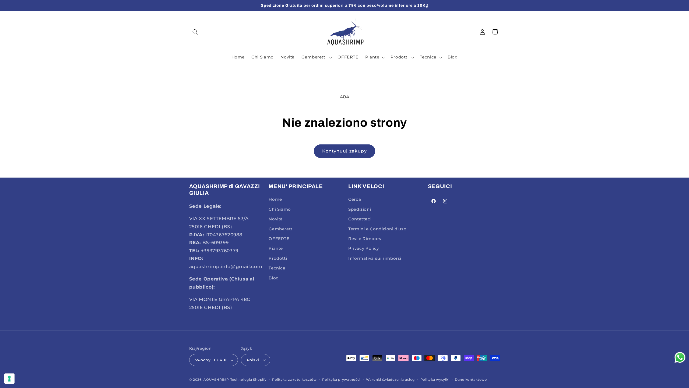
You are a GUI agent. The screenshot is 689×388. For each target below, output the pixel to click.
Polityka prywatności (341, 380)
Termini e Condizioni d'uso (377, 229)
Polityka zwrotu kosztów (294, 380)
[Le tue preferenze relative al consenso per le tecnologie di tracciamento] (9, 378)
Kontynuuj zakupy (344, 151)
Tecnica (277, 268)
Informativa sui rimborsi (374, 258)
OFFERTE (279, 238)
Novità (276, 219)
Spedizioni (359, 209)
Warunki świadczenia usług (390, 380)
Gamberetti (281, 229)
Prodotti (278, 258)
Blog (274, 278)
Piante (276, 248)
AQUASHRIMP (216, 380)
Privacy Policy (363, 248)
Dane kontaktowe (471, 380)
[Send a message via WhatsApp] (680, 357)
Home (275, 199)
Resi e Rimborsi (365, 238)
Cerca (354, 199)
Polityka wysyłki (434, 380)
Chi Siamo (280, 209)
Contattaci (359, 219)
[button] (195, 32)
